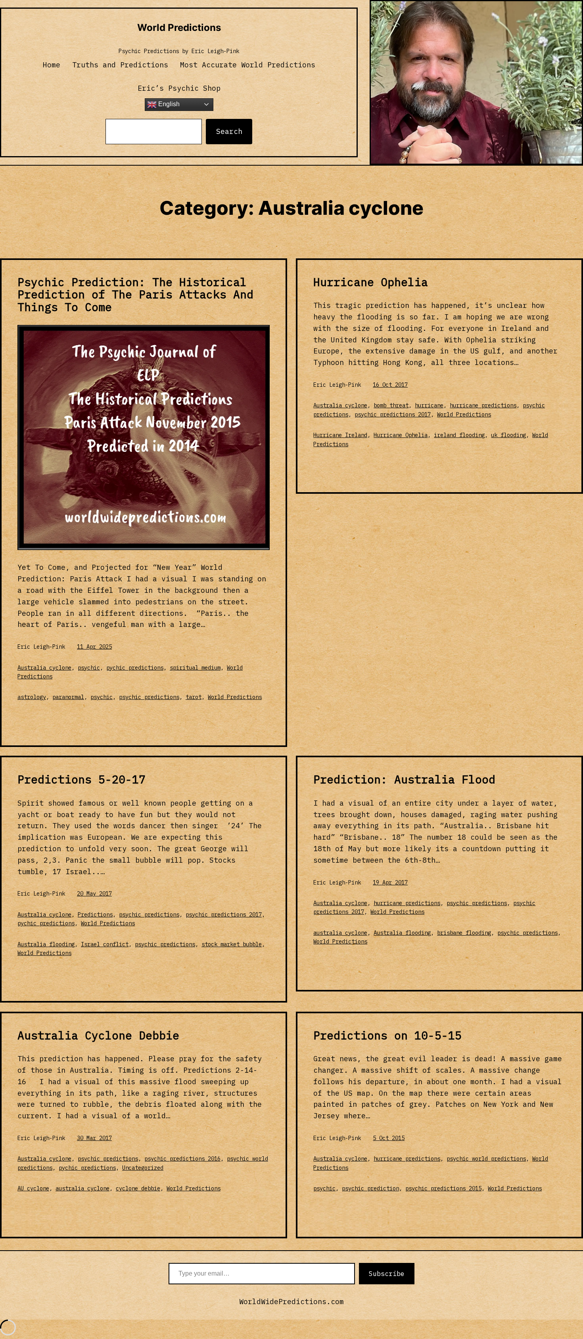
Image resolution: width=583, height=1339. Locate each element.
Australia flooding (46, 944)
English (168, 104)
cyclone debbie (138, 1188)
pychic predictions (134, 667)
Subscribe (387, 1274)
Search (229, 131)
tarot (193, 697)
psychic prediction (370, 1188)
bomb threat (391, 405)
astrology (31, 697)
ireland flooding (459, 435)
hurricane (429, 405)
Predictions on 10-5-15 (387, 1035)
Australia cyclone (44, 667)
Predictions (95, 914)
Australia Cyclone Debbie (98, 1035)
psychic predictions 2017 (393, 414)
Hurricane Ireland (340, 435)
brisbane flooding (464, 932)
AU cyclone (33, 1188)
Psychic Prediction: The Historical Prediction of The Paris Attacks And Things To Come (135, 294)
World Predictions (179, 27)
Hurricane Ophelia (370, 282)
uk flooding (508, 435)
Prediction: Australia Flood (404, 779)
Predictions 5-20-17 (81, 779)
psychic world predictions (486, 1158)
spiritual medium (195, 667)
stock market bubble (231, 944)
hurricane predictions (483, 405)
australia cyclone (340, 932)
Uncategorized (142, 1167)
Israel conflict (104, 944)
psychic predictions (149, 697)
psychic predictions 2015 (443, 1188)
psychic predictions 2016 (182, 1158)
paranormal (68, 697)
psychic (89, 667)
